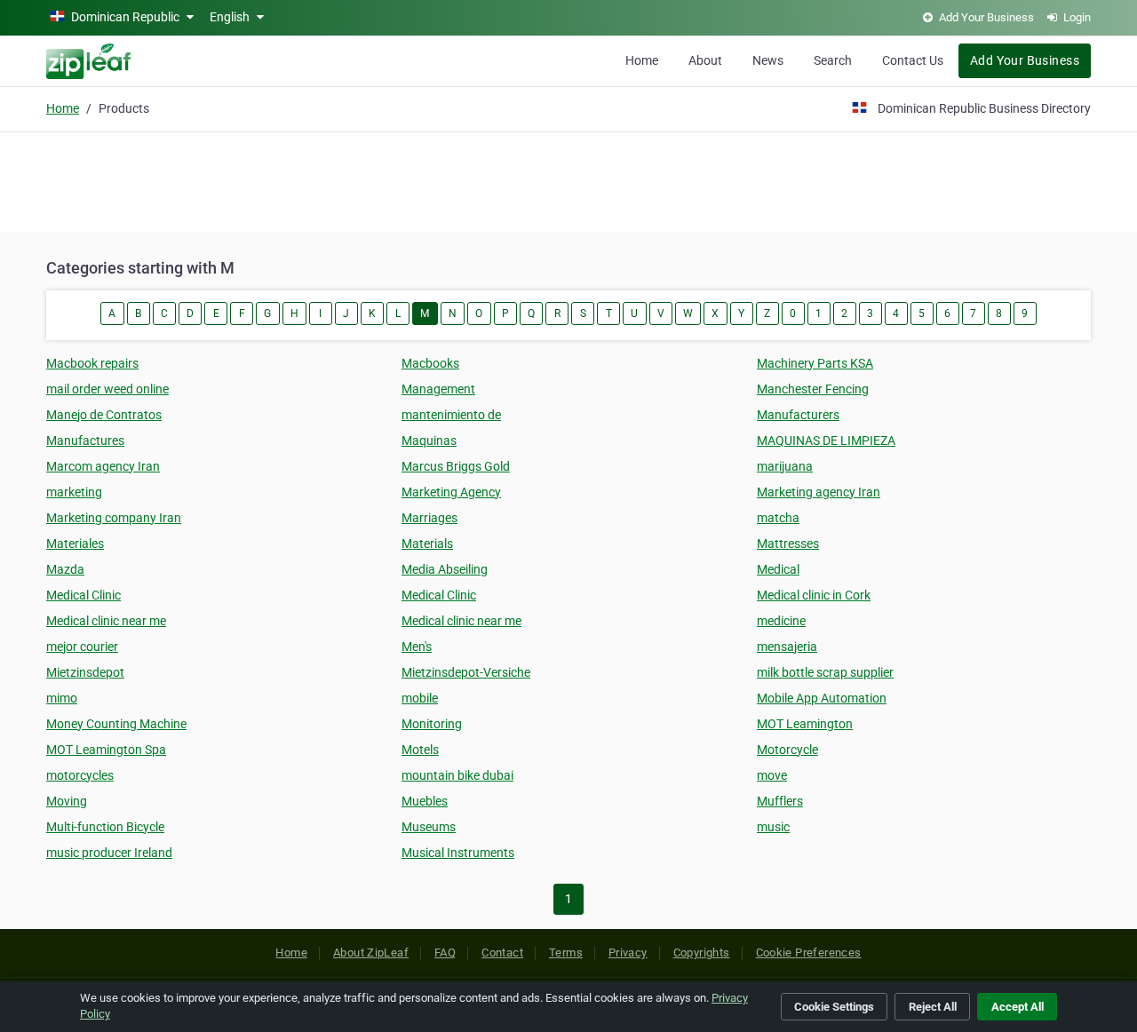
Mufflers (780, 801)
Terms (566, 952)
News (767, 60)
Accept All (1017, 1006)
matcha (778, 518)
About (705, 60)
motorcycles (80, 775)
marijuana (785, 466)
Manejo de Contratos (104, 415)
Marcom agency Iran (103, 466)
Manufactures (85, 440)
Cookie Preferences (809, 952)
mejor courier (82, 646)
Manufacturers (798, 415)
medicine (781, 621)
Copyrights (701, 952)
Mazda (65, 569)
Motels (420, 749)
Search (833, 60)
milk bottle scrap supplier (825, 672)
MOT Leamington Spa (106, 749)
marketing (74, 492)
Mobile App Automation (822, 698)
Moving (66, 801)
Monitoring (432, 724)
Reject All (933, 1006)
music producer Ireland (109, 852)
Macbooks (430, 363)
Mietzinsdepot (85, 672)
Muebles (425, 801)
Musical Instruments (458, 852)
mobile (420, 698)
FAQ (445, 952)
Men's (417, 646)
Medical (778, 569)
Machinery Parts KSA (815, 363)
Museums (429, 827)
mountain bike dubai (457, 775)
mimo (61, 698)
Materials (427, 543)
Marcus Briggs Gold (456, 466)
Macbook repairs (92, 363)
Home (641, 60)
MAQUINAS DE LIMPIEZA (826, 440)
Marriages (429, 518)
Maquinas (429, 440)
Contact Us (912, 60)
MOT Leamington (805, 724)
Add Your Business (1024, 60)
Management (438, 389)
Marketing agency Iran (818, 492)
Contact (502, 952)
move (772, 775)
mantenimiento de (451, 415)
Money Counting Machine (116, 724)
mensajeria (787, 646)
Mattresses (788, 543)
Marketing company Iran (113, 518)
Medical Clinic (83, 595)
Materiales (75, 543)
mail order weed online (107, 389)
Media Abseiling (445, 569)
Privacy (628, 952)
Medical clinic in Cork (814, 595)
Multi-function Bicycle (105, 827)
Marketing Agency (451, 492)
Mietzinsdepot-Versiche (466, 672)
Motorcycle (787, 749)
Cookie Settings (834, 1006)
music (773, 827)
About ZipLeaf (371, 952)
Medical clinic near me (106, 621)
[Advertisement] (568, 179)
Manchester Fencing (813, 389)
